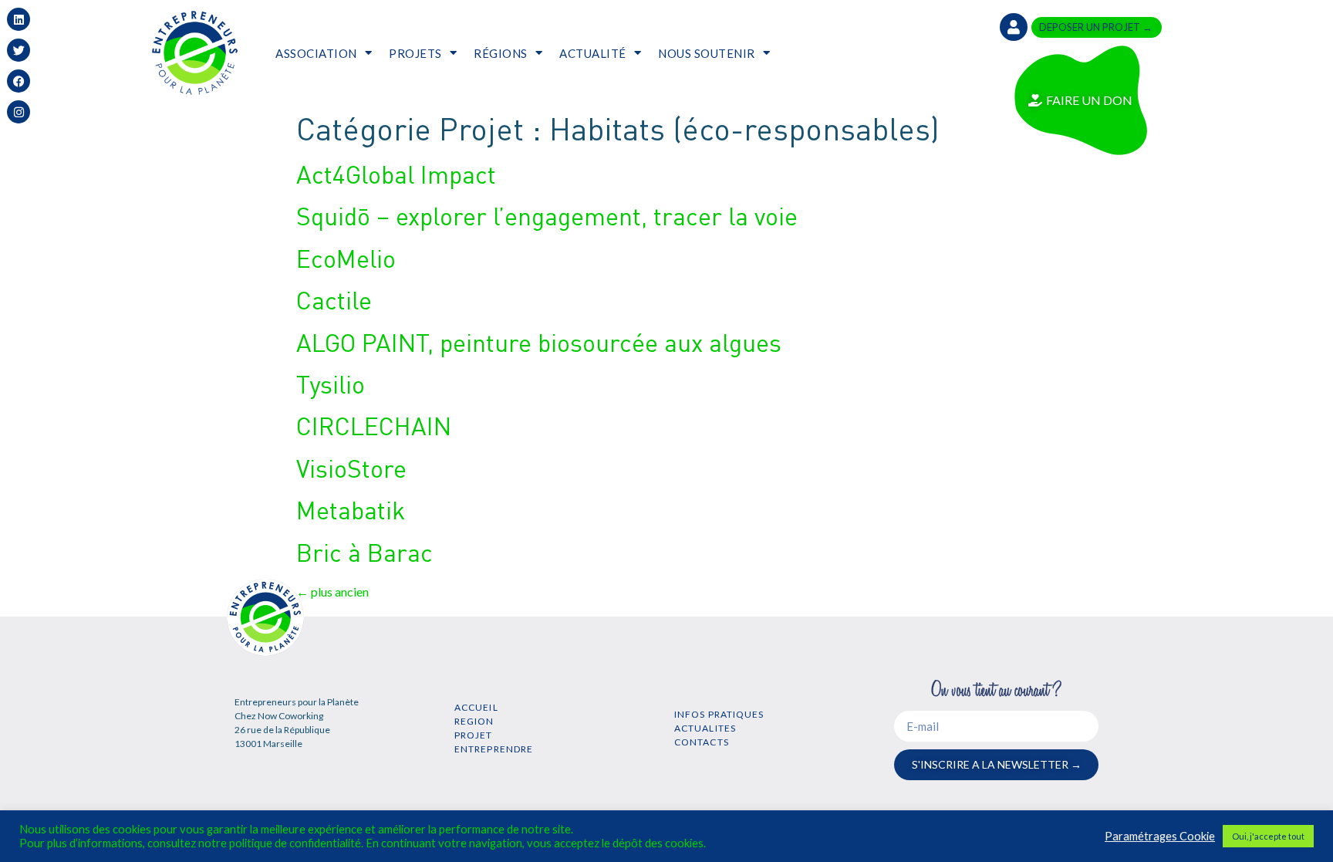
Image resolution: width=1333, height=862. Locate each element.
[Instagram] (18, 111)
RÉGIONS (501, 53)
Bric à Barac (364, 552)
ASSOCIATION (316, 53)
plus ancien (332, 591)
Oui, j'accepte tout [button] (1268, 836)
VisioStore (351, 468)
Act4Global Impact (396, 174)
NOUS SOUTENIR (706, 53)
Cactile (334, 300)
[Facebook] (18, 81)
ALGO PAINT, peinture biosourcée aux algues (538, 342)
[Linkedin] (18, 19)
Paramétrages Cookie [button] (1160, 836)
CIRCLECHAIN (373, 426)
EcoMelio (346, 258)
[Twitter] (18, 50)
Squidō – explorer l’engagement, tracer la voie (547, 216)
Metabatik (350, 510)
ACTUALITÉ (592, 53)
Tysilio (330, 384)
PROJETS (415, 53)
